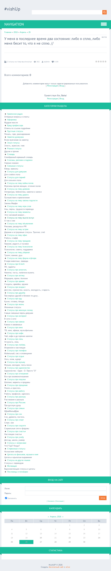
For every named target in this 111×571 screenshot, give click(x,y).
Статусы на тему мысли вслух (19, 62)
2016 (16, 32)
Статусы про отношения (17, 374)
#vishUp (12, 9)
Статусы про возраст (16, 287)
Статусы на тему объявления (20, 224)
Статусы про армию (16, 281)
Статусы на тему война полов (20, 183)
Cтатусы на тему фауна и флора (21, 258)
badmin (47, 62)
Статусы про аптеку (16, 275)
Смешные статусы (15, 166)
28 (55, 542)
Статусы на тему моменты (18, 212)
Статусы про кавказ (15, 322)
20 (41, 538)
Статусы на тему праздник (18, 241)
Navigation (14, 24)
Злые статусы (13, 143)
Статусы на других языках (18, 460)
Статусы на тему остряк (17, 229)
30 (84, 542)
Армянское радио (15, 114)
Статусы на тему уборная (18, 252)
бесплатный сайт (56, 567)
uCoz (68, 567)
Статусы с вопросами (16, 443)
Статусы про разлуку (16, 397)
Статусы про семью (16, 408)
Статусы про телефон (16, 350)
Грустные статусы (15, 131)
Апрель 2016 (55, 517)
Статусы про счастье (16, 431)
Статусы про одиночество (18, 368)
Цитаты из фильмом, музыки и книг (22, 454)
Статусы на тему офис (17, 235)
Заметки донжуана (15, 137)
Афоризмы (12, 120)
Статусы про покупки (16, 379)
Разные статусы (14, 148)
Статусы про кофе (15, 333)
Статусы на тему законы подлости (22, 200)
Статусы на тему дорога (17, 195)
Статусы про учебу (15, 437)
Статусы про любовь (16, 345)
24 (99, 538)
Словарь (11, 154)
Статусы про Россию (16, 402)
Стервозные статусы (16, 449)
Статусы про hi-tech (15, 264)
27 (41, 542)
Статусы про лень (15, 339)
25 (12, 542)
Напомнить (51, 501)
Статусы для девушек (17, 172)
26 (29, 32)
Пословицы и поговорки (17, 472)
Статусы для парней (16, 177)
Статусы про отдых (15, 356)
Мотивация (12, 466)
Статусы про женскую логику (20, 310)
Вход (62, 86)
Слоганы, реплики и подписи (19, 160)
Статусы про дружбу (16, 293)
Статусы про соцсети (16, 426)
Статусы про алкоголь (17, 270)
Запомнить (12, 498)
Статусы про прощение (17, 385)
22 (70, 538)
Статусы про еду (14, 299)
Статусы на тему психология (20, 247)
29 (70, 542)
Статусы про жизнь (15, 304)
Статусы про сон (14, 414)
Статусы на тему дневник (18, 189)
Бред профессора (15, 125)
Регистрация (52, 86)
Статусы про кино (15, 327)
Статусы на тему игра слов (19, 206)
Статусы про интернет (17, 316)
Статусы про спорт (15, 420)
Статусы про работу (16, 391)
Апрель (23, 32)
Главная (7, 32)
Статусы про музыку (16, 362)
